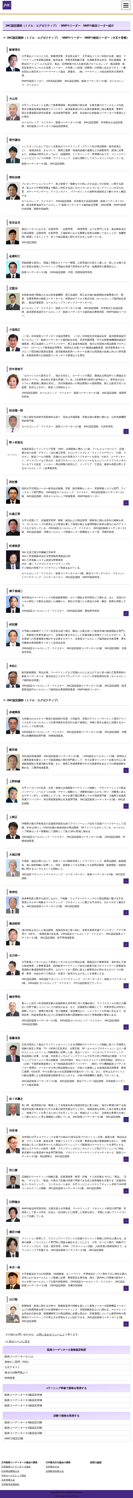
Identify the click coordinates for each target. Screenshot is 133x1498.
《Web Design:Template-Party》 (66, 1496)
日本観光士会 (52, 1466)
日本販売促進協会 (10, 1484)
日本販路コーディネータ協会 (16, 1466)
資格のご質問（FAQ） (17, 1361)
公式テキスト (12, 1367)
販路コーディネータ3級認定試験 (23, 1422)
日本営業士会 (8, 1480)
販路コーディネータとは (19, 1356)
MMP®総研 (96, 1462)
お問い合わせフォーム (49, 1334)
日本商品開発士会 (10, 1471)
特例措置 (10, 1377)
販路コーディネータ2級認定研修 (23, 1400)
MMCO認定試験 (14, 1438)
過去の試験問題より (16, 1372)
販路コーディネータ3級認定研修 (23, 1394)
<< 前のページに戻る (17, 1341)
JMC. (63, 1492)
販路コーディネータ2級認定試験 (23, 1427)
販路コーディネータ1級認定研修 (23, 1405)
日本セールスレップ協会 (13, 1475)
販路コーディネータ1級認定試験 (23, 1433)
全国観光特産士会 (55, 1471)
